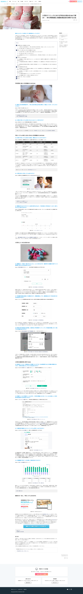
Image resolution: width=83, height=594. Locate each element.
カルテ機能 (24, 430)
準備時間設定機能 (22, 323)
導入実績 (22, 1)
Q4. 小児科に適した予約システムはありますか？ (25, 53)
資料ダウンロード (14, 589)
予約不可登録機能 (30, 331)
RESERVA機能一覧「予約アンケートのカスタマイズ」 (38, 388)
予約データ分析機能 (21, 462)
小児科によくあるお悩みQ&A (21, 57)
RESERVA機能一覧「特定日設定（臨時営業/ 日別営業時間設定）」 (38, 351)
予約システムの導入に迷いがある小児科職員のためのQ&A (25, 50)
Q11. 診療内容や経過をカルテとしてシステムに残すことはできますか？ (29, 73)
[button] (68, 1)
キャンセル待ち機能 (42, 423)
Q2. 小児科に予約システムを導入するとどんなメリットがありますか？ (29, 48)
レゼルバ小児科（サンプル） (38, 230)
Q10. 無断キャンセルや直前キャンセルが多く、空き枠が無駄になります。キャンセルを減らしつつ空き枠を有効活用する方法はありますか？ (36, 72)
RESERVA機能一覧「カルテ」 (38, 450)
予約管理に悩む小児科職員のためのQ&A (23, 45)
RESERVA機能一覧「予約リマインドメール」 (38, 419)
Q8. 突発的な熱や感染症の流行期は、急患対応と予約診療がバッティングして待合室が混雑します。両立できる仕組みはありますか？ (37, 65)
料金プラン (18, 530)
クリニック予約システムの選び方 (22, 202)
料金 (18, 1)
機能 (10, 1)
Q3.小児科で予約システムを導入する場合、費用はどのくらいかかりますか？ (30, 51)
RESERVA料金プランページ (32, 169)
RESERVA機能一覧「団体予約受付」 (38, 287)
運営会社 (25, 589)
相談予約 (40, 1)
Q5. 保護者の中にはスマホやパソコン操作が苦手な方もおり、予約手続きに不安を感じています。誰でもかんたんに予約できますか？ (37, 55)
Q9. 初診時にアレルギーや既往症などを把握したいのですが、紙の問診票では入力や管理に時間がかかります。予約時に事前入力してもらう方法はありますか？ (37, 69)
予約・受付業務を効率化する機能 (22, 116)
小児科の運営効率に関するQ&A (21, 66)
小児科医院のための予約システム (22, 115)
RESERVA (32, 175)
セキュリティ (26, 1)
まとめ (18, 78)
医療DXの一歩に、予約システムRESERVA (23, 76)
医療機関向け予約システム (47, 514)
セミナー (36, 1)
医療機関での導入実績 (20, 531)
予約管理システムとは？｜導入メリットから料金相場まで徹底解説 (44, 130)
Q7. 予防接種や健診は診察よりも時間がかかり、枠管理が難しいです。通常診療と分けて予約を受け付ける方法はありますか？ (37, 62)
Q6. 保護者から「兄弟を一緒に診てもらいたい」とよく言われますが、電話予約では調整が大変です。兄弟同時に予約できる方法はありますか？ (37, 60)
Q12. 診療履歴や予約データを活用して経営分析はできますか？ (27, 75)
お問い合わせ (80, 1)
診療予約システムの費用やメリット (22, 201)
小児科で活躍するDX (19, 490)
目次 (16, 42)
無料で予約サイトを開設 (73, 1)
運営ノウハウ (31, 1)
